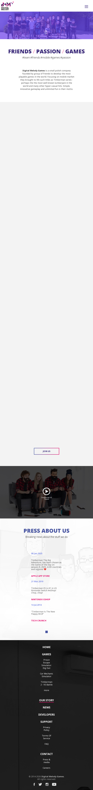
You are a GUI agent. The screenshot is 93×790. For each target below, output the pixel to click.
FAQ (47, 744)
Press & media (46, 761)
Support (46, 722)
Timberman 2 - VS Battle (47, 683)
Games (46, 654)
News (46, 707)
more (46, 690)
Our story (46, 700)
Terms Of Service (46, 737)
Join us (46, 451)
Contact (46, 754)
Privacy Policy (46, 728)
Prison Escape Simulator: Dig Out (47, 663)
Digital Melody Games (52, 776)
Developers (46, 714)
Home (47, 647)
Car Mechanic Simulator (46, 675)
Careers (46, 767)
